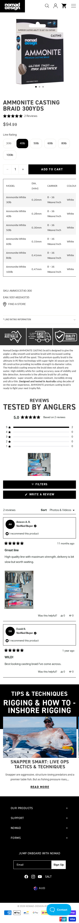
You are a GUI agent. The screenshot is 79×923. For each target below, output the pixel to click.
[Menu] (73, 5)
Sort (44, 510)
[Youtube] (40, 876)
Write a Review (48, 495)
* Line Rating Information (17, 319)
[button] (39, 116)
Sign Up (58, 864)
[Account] (55, 6)
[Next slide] (71, 753)
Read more (39, 787)
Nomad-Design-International (44, 906)
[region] (39, 464)
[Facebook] (26, 876)
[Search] (47, 6)
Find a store (17, 304)
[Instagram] (33, 876)
